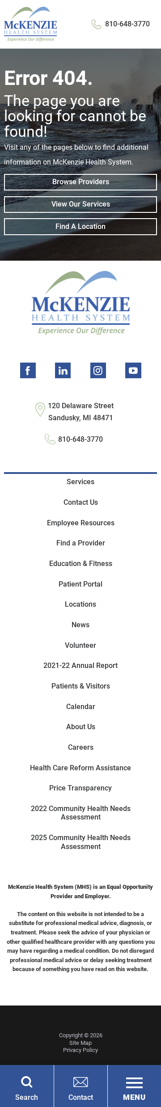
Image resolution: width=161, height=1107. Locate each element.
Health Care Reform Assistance (80, 768)
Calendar (80, 706)
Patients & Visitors (80, 686)
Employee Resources (80, 523)
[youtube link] (133, 370)
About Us (80, 727)
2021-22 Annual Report (80, 665)
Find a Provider (80, 543)
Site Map (80, 1042)
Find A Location (80, 226)
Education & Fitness (80, 563)
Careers (80, 747)
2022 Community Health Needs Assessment (81, 813)
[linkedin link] (63, 370)
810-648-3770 (127, 24)
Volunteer (80, 645)
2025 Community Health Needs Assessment (81, 842)
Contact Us (81, 502)
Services (80, 481)
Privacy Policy (80, 1050)
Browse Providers (80, 181)
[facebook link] (28, 370)
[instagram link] (98, 370)
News (80, 625)
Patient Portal (80, 584)
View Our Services (80, 204)
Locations (80, 604)
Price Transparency (80, 788)
